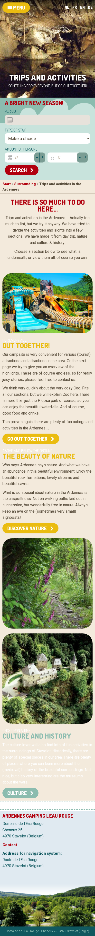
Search (19, 170)
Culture (17, 793)
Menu (18, 7)
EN (82, 7)
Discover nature (27, 528)
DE (90, 7)
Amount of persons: (21, 149)
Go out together (27, 439)
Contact (9, 845)
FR (74, 7)
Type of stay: (15, 130)
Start (6, 184)
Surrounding (25, 184)
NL (67, 7)
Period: (11, 111)
